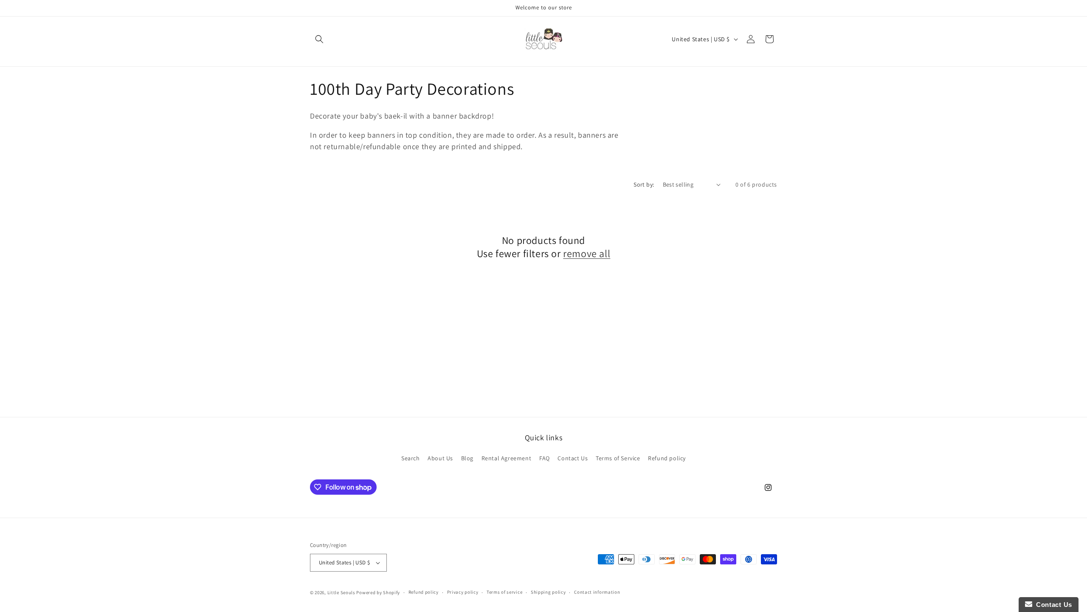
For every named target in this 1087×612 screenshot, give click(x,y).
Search (410, 458)
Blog (467, 458)
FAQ (544, 458)
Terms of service (504, 592)
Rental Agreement (507, 458)
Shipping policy (548, 592)
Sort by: (644, 184)
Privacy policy (463, 592)
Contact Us (573, 458)
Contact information (597, 592)
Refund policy (667, 458)
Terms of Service (618, 458)
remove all (586, 253)
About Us (440, 458)
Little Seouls (341, 592)
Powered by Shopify (378, 592)
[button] (319, 39)
